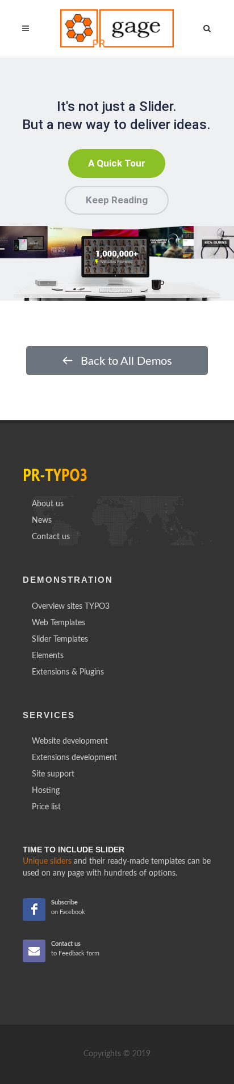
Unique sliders (47, 861)
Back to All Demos (125, 361)
